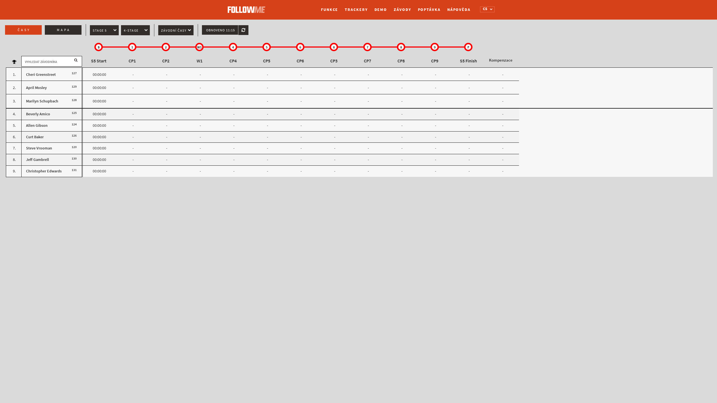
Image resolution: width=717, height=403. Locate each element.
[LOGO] (248, 7)
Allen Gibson (37, 125)
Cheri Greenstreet (41, 74)
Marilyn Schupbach (42, 101)
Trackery (356, 9)
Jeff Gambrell (37, 159)
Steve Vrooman (39, 148)
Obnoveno (220, 30)
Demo (380, 9)
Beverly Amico (38, 114)
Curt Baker (35, 137)
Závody (402, 9)
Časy (24, 30)
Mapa (64, 30)
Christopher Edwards (44, 171)
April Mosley (36, 87)
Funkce (329, 9)
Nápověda (459, 9)
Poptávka (429, 9)
